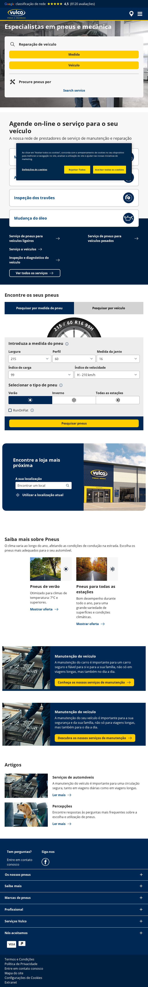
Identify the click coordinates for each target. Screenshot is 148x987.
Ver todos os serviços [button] (32, 273)
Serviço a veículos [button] (22, 249)
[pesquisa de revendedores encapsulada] (131, 13)
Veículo (74, 65)
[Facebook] (45, 862)
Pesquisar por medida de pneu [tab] (39, 308)
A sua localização (28, 479)
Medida (74, 54)
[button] (139, 13)
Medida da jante (109, 351)
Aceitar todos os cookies (109, 169)
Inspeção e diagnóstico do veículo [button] (29, 260)
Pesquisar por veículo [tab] (108, 308)
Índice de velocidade (90, 367)
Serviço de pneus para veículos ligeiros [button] (26, 238)
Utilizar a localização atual (42, 495)
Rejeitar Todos (77, 169)
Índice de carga (19, 367)
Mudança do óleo (30, 218)
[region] (74, 161)
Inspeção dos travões (34, 197)
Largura (14, 351)
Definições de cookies (34, 169)
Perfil (57, 351)
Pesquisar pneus (74, 423)
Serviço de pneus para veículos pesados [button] (104, 238)
